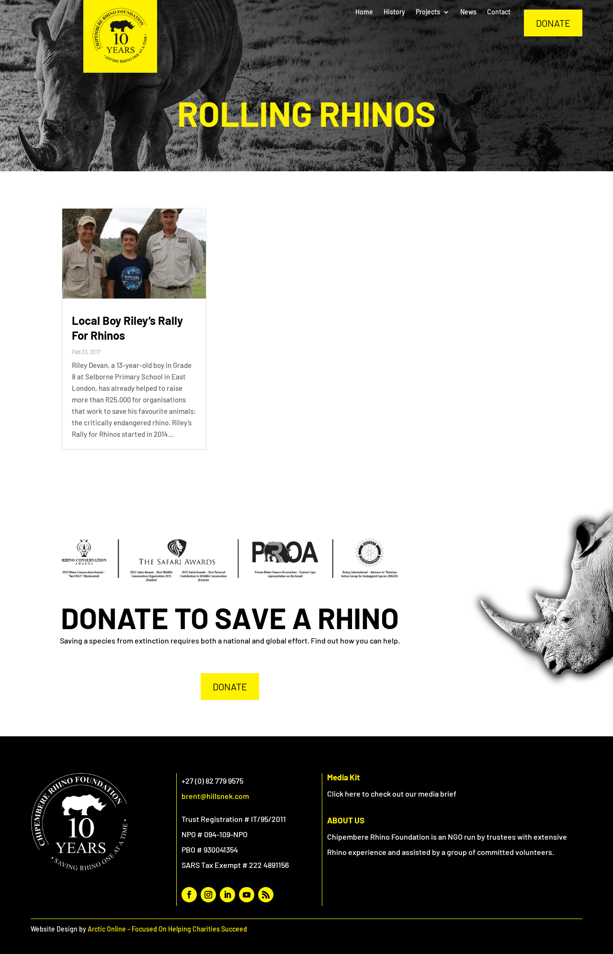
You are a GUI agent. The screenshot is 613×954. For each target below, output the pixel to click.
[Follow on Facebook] (189, 894)
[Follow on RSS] (265, 894)
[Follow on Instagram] (208, 894)
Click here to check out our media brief (391, 793)
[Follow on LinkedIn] (227, 894)
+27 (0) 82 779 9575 (212, 780)
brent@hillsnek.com (215, 795)
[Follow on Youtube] (246, 894)
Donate (553, 23)
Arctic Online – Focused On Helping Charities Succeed (167, 929)
